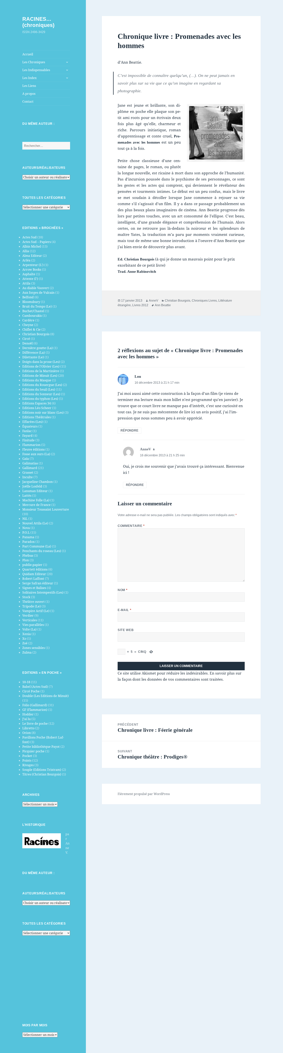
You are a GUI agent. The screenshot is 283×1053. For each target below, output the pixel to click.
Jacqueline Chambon (37, 482)
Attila (26, 283)
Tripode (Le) (31, 606)
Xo (24, 638)
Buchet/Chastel (33, 311)
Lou (138, 376)
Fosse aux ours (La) (36, 454)
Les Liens (29, 86)
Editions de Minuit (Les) (39, 375)
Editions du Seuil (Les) (38, 389)
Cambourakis (32, 316)
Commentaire (131, 525)
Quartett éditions (35, 569)
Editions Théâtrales (36, 417)
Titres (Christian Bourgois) (41, 774)
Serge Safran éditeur (37, 583)
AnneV (153, 300)
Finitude (28, 440)
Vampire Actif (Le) (35, 611)
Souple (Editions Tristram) (41, 770)
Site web (126, 630)
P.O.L (26, 532)
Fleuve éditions (33, 449)
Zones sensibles (33, 648)
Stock (26, 597)
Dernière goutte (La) (37, 348)
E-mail (124, 610)
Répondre (129, 430)
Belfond (28, 297)
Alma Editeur (32, 256)
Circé (26, 339)
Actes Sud (29, 237)
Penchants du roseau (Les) (41, 551)
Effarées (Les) (32, 422)
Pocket (27, 756)
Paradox (28, 542)
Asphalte (28, 274)
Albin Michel (31, 246)
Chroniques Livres (204, 300)
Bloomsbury (31, 302)
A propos (28, 93)
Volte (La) (29, 629)
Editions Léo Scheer (36, 408)
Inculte (27, 477)
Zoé (25, 643)
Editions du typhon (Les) (40, 399)
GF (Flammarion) (34, 710)
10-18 (26, 682)
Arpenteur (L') (33, 265)
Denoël (27, 343)
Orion (26, 733)
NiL (25, 519)
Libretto (28, 728)
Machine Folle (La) (35, 500)
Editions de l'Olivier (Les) (40, 366)
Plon (25, 560)
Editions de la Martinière (40, 371)
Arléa (26, 260)
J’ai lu (26, 719)
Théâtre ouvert (33, 602)
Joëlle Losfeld (32, 486)
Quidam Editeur (34, 574)
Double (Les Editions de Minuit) (45, 696)
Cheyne (27, 325)
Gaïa (25, 459)
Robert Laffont (33, 578)
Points (26, 760)
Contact (27, 101)
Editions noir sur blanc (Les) (43, 412)
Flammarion (31, 445)
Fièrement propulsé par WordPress (144, 794)
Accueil (27, 54)
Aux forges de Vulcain (38, 292)
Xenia (26, 634)
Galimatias (30, 463)
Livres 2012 (140, 305)
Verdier (28, 615)
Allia (25, 251)
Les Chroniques (33, 62)
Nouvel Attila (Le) (35, 523)
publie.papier (32, 565)
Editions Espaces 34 (36, 403)
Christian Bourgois (35, 334)
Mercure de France (36, 505)
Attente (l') (30, 279)
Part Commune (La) (36, 546)
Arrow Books (31, 269)
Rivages (28, 765)
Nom (122, 590)
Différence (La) (33, 352)
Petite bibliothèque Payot (41, 746)
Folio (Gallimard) (34, 705)
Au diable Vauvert (35, 288)
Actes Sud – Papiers (36, 242)
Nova (26, 528)
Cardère (28, 320)
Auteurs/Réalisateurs (43, 167)
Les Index (29, 78)
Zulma (27, 652)
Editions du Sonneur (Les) (41, 394)
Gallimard (29, 468)
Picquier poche (33, 751)
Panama (28, 537)
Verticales (29, 620)
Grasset (27, 472)
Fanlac (27, 431)
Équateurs (30, 426)
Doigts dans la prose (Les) (41, 362)
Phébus (27, 555)
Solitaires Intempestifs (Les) (43, 592)
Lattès (26, 495)
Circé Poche (31, 691)
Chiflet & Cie (31, 329)
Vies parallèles (33, 625)
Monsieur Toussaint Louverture (45, 509)
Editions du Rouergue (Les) (42, 385)
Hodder (28, 714)
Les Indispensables (36, 70)
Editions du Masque (36, 380)
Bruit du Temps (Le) (37, 306)
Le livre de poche (35, 723)
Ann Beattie (163, 305)
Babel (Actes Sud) (35, 687)
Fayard (27, 435)
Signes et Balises (34, 588)
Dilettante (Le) (33, 357)
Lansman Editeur (35, 491)
